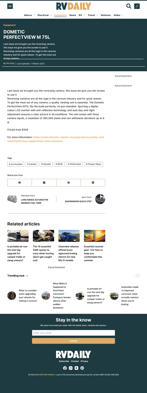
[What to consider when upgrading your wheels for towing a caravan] (11, 295)
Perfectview (74, 164)
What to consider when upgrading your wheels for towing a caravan (28, 295)
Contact (75, 361)
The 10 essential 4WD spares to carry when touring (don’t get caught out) (43, 253)
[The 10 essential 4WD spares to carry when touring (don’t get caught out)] (43, 236)
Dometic (46, 164)
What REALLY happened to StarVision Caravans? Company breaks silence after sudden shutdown (62, 295)
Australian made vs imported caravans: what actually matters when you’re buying (130, 296)
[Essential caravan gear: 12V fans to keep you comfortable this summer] (94, 236)
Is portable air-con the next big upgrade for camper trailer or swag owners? (17, 253)
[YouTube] (76, 368)
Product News (93, 164)
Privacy (84, 361)
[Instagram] (70, 368)
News (72, 15)
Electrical (43, 15)
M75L (59, 164)
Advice (28, 15)
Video (117, 15)
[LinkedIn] (93, 182)
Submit (73, 340)
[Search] (128, 6)
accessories (15, 164)
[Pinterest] (68, 182)
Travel (91, 15)
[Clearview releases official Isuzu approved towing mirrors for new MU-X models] (69, 236)
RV (80, 15)
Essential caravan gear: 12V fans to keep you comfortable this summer (93, 253)
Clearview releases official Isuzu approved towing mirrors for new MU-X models (68, 253)
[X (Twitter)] (44, 182)
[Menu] (137, 6)
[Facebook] (19, 182)
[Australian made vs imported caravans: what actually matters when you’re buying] (114, 295)
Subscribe (64, 361)
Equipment (60, 15)
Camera (31, 164)
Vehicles (106, 15)
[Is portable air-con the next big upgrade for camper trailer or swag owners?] (18, 236)
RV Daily (10, 63)
